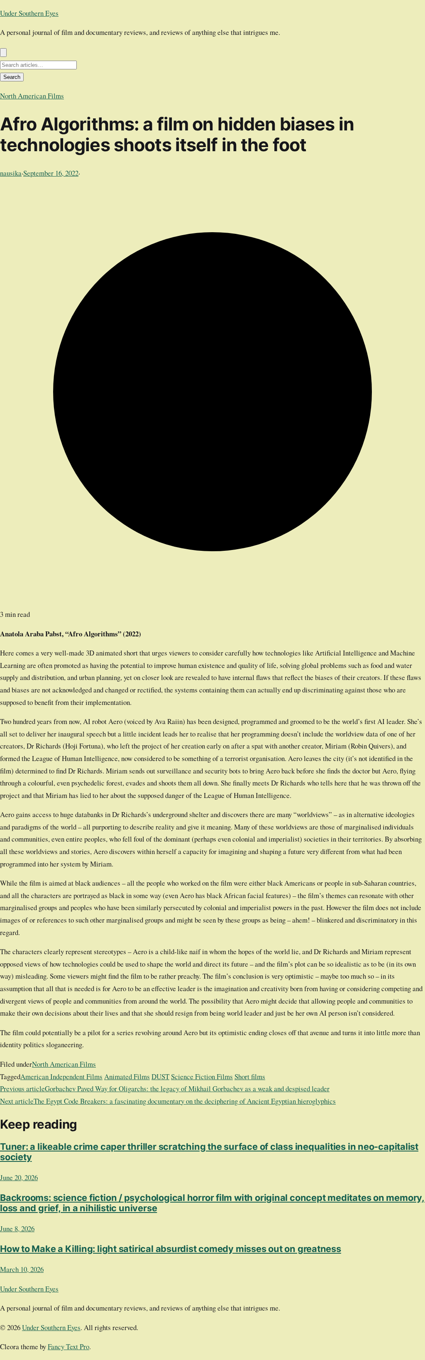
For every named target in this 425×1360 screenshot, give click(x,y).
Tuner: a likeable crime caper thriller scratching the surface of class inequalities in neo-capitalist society (209, 1151)
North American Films (32, 96)
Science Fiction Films (202, 1076)
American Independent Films (61, 1076)
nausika (11, 173)
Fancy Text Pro (68, 1346)
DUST (160, 1076)
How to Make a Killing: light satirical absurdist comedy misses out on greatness (170, 1248)
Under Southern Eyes (29, 13)
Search (11, 77)
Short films (249, 1076)
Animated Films (127, 1076)
